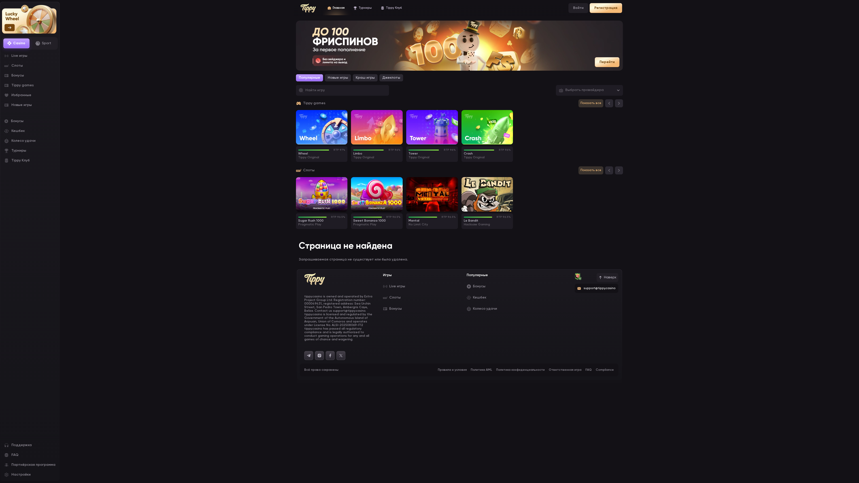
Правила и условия (452, 369)
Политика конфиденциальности (520, 369)
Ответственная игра (565, 369)
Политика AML (481, 369)
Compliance (605, 369)
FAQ (588, 369)
